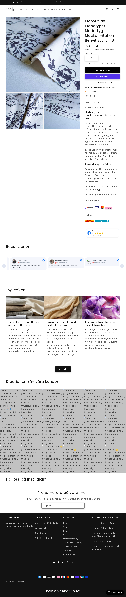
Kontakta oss (69, 554)
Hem (65, 523)
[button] (45, 9)
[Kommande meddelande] (86, 2)
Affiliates (67, 550)
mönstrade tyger (94, 189)
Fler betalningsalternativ (102, 82)
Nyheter (66, 531)
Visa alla (63, 369)
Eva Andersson (57, 261)
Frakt (97, 49)
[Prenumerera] (81, 506)
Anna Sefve (19, 261)
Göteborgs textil (98, 231)
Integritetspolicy (70, 539)
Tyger (65, 527)
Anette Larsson (95, 261)
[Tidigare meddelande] (40, 2)
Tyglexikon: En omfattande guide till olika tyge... (23, 323)
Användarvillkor (70, 546)
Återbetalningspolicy (72, 542)
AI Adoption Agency (68, 590)
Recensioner (68, 535)
